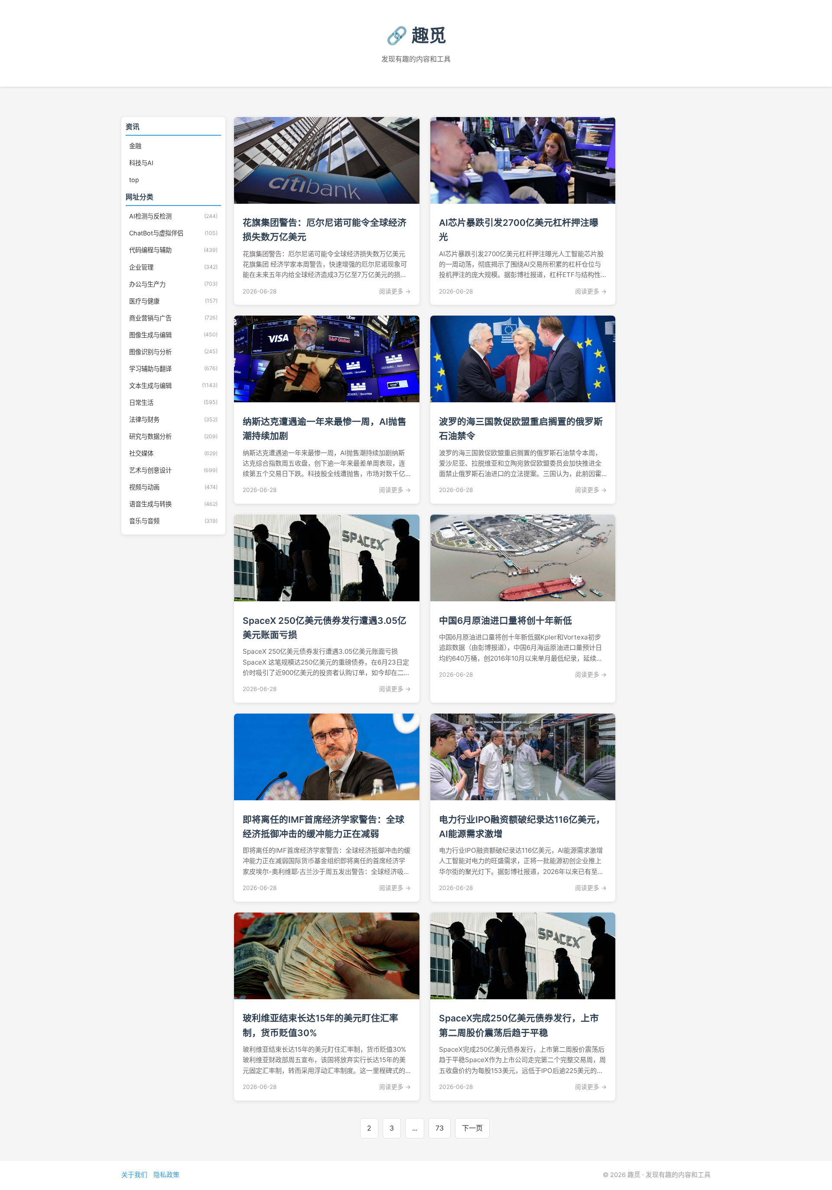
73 (440, 1128)
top (134, 179)
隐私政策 (166, 1175)
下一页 (472, 1128)
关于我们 (134, 1175)
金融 (135, 146)
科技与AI (141, 162)
